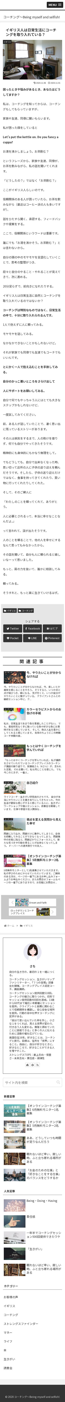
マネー (8, 1332)
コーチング (27, 610)
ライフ (8, 1341)
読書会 (8, 1368)
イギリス (11, 610)
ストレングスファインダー (21, 1323)
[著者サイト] (27, 1065)
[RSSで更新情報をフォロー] (37, 1065)
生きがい (9, 1359)
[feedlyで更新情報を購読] (32, 1065)
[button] (58, 1082)
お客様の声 (11, 1297)
